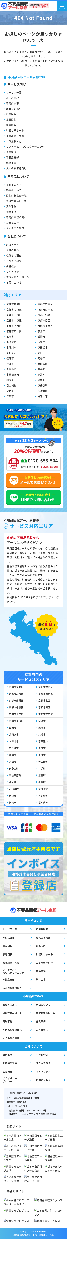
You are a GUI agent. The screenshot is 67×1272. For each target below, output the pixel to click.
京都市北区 (44, 315)
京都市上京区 (14, 325)
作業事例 (11, 211)
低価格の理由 (14, 255)
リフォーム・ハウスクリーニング (25, 146)
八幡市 (41, 342)
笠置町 (41, 374)
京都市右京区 (45, 304)
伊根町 (10, 390)
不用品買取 (12, 103)
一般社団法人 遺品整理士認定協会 (39, 1114)
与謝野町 (43, 390)
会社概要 (11, 266)
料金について (14, 190)
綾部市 (10, 358)
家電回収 (11, 125)
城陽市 (41, 336)
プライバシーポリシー (19, 277)
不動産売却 (12, 157)
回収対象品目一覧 (16, 195)
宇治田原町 (12, 374)
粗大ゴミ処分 (14, 108)
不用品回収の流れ (16, 217)
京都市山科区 (14, 315)
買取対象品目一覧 (16, 201)
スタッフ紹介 (14, 260)
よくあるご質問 (15, 228)
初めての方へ (14, 184)
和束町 (10, 380)
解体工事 (11, 163)
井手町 (41, 369)
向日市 (41, 353)
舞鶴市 (10, 396)
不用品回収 (12, 98)
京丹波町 (43, 385)
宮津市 (10, 363)
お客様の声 (12, 222)
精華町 (41, 380)
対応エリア (12, 244)
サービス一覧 (14, 92)
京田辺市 (43, 347)
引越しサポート (15, 130)
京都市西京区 (45, 309)
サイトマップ (14, 271)
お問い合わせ (14, 282)
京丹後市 (11, 353)
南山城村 (11, 385)
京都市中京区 (14, 320)
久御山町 (11, 369)
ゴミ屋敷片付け (15, 141)
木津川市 (11, 347)
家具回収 (11, 119)
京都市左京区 (14, 309)
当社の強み (12, 250)
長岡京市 (11, 342)
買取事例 (11, 206)
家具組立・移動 (15, 135)
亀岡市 (10, 336)
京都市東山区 (14, 331)
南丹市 (41, 358)
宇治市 (41, 331)
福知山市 (43, 396)
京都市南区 (44, 320)
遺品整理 (11, 152)
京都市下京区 (45, 325)
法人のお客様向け (16, 168)
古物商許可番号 (16, 1110)
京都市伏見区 (14, 304)
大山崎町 (43, 363)
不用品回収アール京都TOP (26, 77)
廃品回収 (11, 114)
